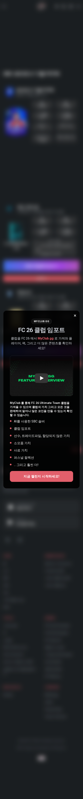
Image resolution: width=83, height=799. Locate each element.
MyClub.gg (46, 338)
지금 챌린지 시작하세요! (41, 476)
